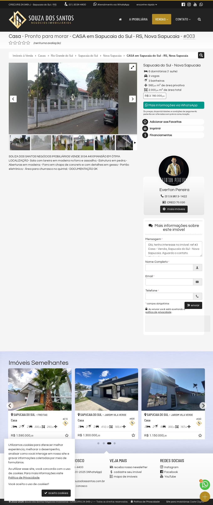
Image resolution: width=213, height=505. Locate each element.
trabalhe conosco (75, 486)
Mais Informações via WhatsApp (173, 105)
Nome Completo (156, 261)
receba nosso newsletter (130, 467)
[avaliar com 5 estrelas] (28, 43)
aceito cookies (58, 493)
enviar (195, 305)
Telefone (151, 290)
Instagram (171, 467)
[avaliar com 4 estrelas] (24, 43)
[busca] (199, 19)
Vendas (160, 19)
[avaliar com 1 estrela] (11, 43)
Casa (15, 36)
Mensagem (153, 239)
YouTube (170, 476)
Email (149, 276)
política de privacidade (158, 312)
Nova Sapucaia (187, 65)
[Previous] (10, 405)
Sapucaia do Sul (157, 65)
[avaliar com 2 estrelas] (15, 43)
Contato (182, 19)
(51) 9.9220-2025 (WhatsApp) (82, 472)
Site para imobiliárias (177, 502)
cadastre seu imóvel (128, 472)
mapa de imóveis (125, 476)
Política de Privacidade (147, 501)
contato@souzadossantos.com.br (82, 481)
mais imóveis (175, 209)
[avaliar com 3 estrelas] (19, 43)
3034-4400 (77, 4)
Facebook (171, 472)
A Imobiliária (138, 19)
